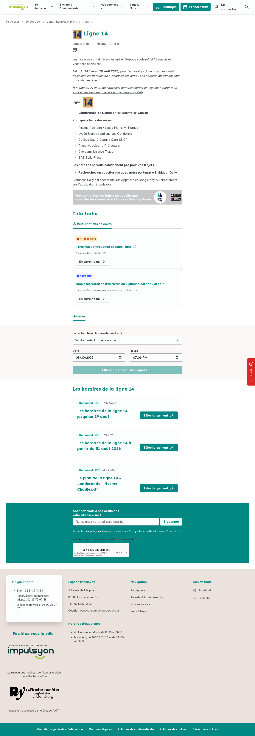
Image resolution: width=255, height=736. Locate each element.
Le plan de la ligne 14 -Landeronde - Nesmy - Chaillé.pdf (99, 484)
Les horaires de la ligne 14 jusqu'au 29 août (102, 413)
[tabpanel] (127, 269)
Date (76, 350)
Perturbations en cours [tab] (94, 224)
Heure (134, 350)
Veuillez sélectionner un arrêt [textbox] (96, 340)
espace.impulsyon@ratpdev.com (100, 610)
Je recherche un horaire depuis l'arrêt (98, 333)
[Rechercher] (246, 7)
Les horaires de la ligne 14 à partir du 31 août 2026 (104, 446)
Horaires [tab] (79, 316)
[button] (205, 729)
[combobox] (127, 340)
